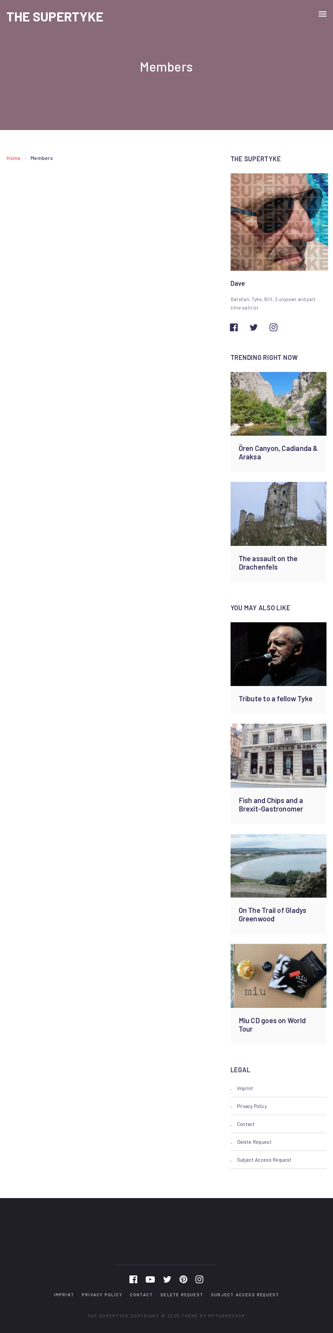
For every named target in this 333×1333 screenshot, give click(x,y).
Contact (246, 1124)
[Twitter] (167, 1279)
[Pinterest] (183, 1279)
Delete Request (254, 1142)
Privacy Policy (252, 1106)
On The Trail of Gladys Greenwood (273, 914)
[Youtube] (150, 1279)
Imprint (245, 1088)
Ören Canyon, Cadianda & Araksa (278, 452)
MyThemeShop (227, 1315)
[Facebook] (133, 1279)
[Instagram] (199, 1279)
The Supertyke (55, 16)
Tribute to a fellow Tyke (276, 698)
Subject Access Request (264, 1160)
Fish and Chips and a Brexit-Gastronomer (271, 804)
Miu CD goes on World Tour (272, 1024)
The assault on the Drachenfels (268, 562)
